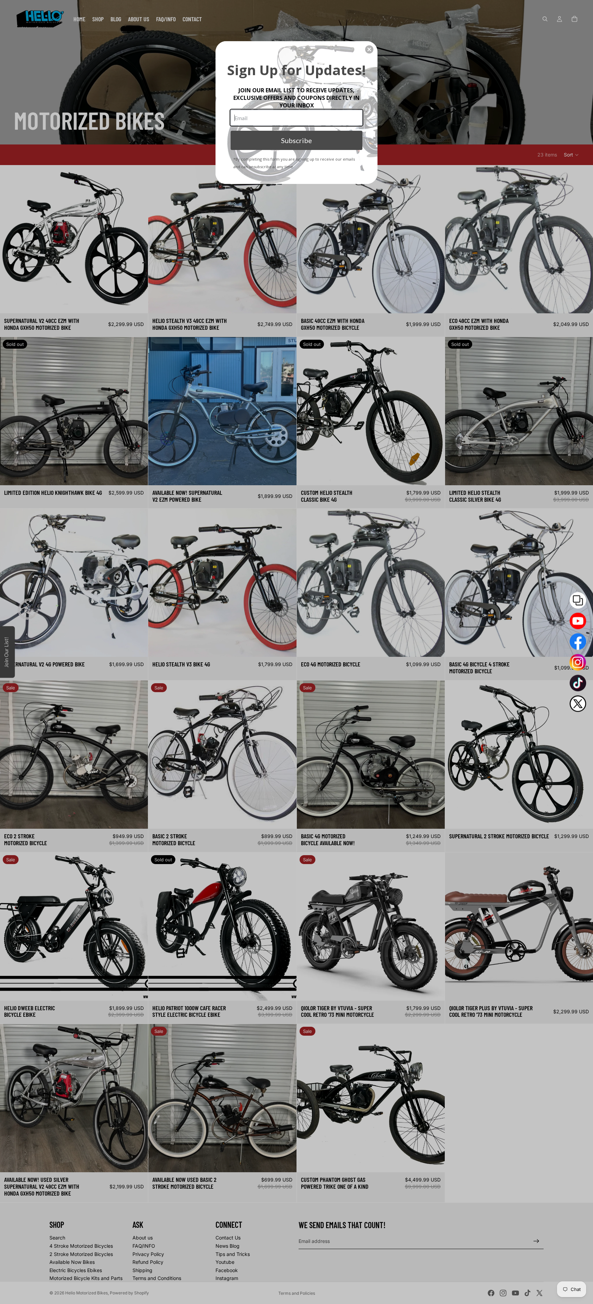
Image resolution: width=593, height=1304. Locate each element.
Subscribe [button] (296, 140)
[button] (369, 49)
